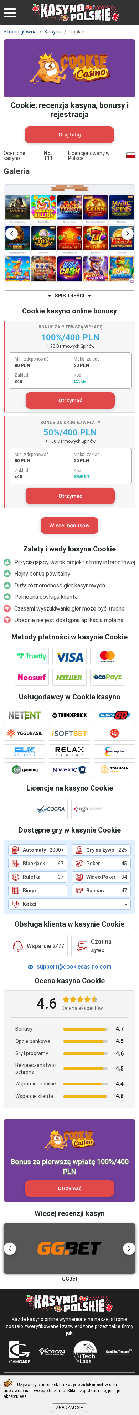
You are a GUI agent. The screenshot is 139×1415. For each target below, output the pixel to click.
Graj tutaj (69, 134)
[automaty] (69, 233)
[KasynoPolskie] (75, 12)
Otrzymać (70, 400)
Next (127, 233)
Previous (11, 233)
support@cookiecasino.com (74, 967)
